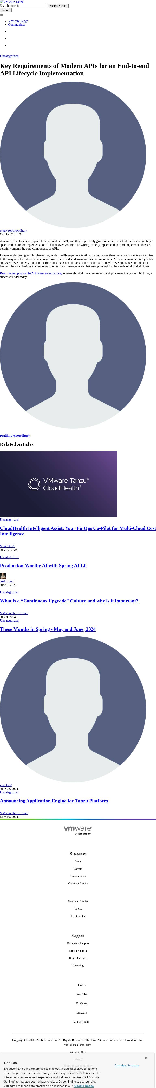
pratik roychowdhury (13, 230)
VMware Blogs (18, 21)
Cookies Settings (127, 1065)
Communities (16, 24)
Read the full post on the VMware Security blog (31, 273)
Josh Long (6, 581)
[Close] (146, 1058)
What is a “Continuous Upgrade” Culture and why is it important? (69, 600)
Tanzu (20, 1)
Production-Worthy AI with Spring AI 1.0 (43, 565)
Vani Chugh (7, 546)
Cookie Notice (84, 1085)
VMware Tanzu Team (14, 613)
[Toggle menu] (1, 15)
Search (4, 5)
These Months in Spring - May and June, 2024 (48, 629)
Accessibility (78, 1052)
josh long (6, 785)
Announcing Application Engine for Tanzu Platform (54, 800)
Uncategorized (9, 56)
